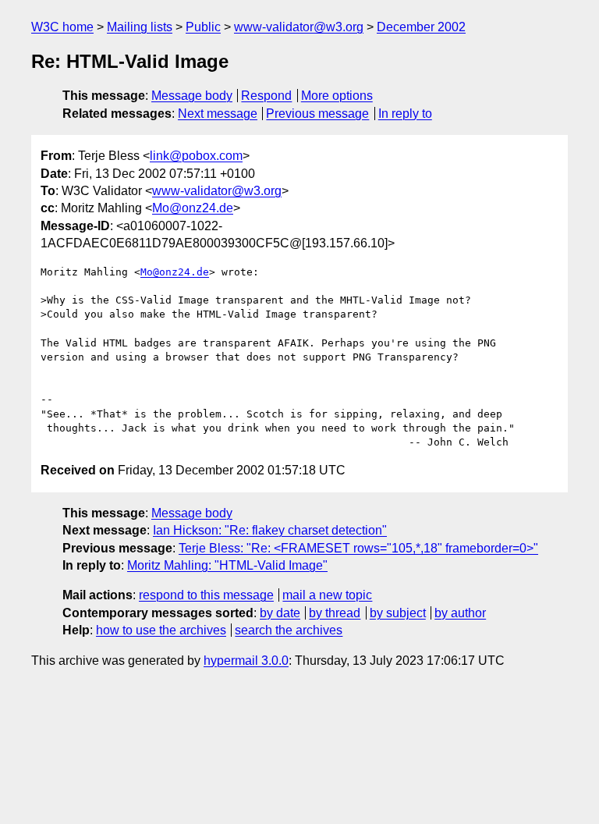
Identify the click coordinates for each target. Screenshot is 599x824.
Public (203, 27)
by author (460, 613)
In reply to (405, 113)
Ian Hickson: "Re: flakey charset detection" (270, 530)
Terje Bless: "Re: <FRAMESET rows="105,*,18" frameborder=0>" (358, 548)
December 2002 (421, 27)
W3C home (62, 27)
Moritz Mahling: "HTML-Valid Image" (227, 565)
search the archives (288, 630)
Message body (191, 95)
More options (337, 95)
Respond (266, 95)
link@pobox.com (196, 155)
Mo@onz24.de (192, 208)
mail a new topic (327, 595)
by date (280, 613)
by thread (334, 613)
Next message (217, 113)
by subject (398, 613)
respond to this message (206, 595)
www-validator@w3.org (298, 27)
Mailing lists (139, 27)
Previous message (317, 113)
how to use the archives (161, 630)
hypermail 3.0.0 (246, 660)
